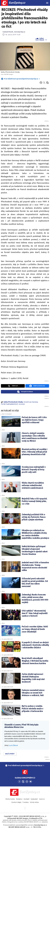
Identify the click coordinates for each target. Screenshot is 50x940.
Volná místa (34, 802)
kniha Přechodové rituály (13, 402)
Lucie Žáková (13, 745)
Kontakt (26, 799)
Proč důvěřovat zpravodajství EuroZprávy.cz (21, 79)
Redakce (19, 799)
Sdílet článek (41, 39)
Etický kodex (10, 799)
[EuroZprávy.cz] (15, 3)
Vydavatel (34, 799)
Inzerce (42, 799)
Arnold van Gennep (31, 402)
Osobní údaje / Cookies (20, 802)
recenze (22, 404)
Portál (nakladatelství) (9, 404)
